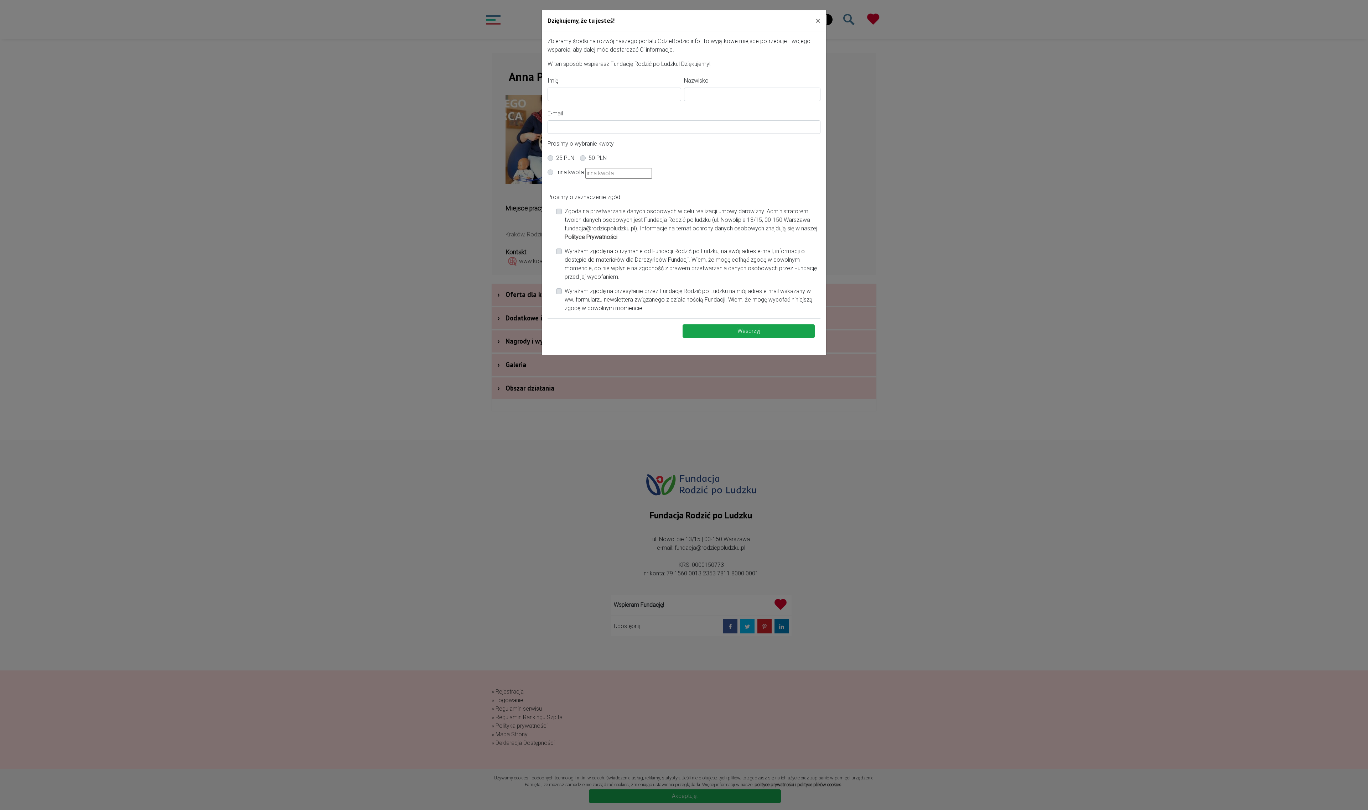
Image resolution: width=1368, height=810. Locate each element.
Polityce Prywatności (591, 237)
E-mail (555, 113)
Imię (553, 80)
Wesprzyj (748, 331)
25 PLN (565, 158)
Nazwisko (696, 80)
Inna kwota (570, 172)
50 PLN (598, 158)
